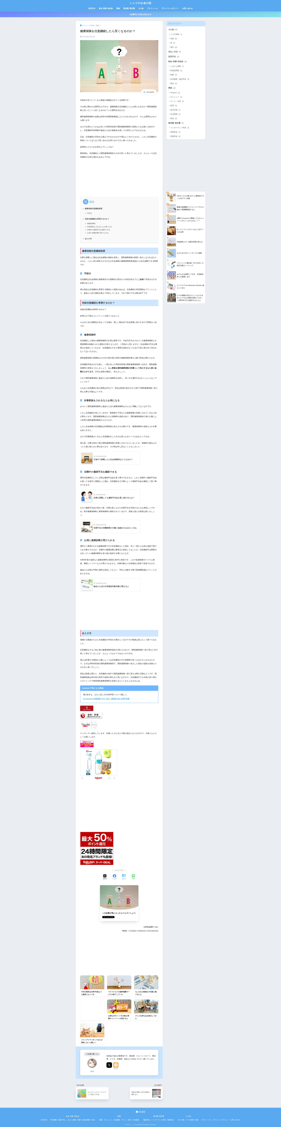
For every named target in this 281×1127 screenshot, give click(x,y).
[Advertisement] (119, 177)
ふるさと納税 (176, 66)
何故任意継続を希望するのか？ (97, 219)
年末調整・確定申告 (179, 79)
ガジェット (176, 97)
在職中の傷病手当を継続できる (98, 230)
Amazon (175, 93)
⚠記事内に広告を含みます (140, 14)
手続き (89, 213)
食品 (173, 118)
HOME (141, 1112)
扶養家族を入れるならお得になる (99, 227)
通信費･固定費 (129, 8)
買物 (118, 8)
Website (116, 1068)
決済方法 (91, 8)
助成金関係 (176, 70)
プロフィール (152, 8)
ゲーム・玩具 (177, 101)
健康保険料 (91, 223)
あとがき (88, 239)
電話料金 (175, 136)
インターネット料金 (179, 128)
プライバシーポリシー (170, 8)
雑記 (156, 927)
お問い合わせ (187, 8)
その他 (141, 8)
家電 (173, 105)
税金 (173, 83)
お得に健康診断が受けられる (98, 233)
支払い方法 (174, 52)
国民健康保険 (153, 931)
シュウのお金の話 (140, 3)
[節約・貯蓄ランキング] (91, 716)
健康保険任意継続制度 (93, 208)
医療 (173, 75)
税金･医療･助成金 (106, 8)
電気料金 (175, 132)
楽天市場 (175, 110)
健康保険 (142, 931)
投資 (173, 38)
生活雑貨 (175, 114)
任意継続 (132, 931)
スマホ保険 (176, 34)
